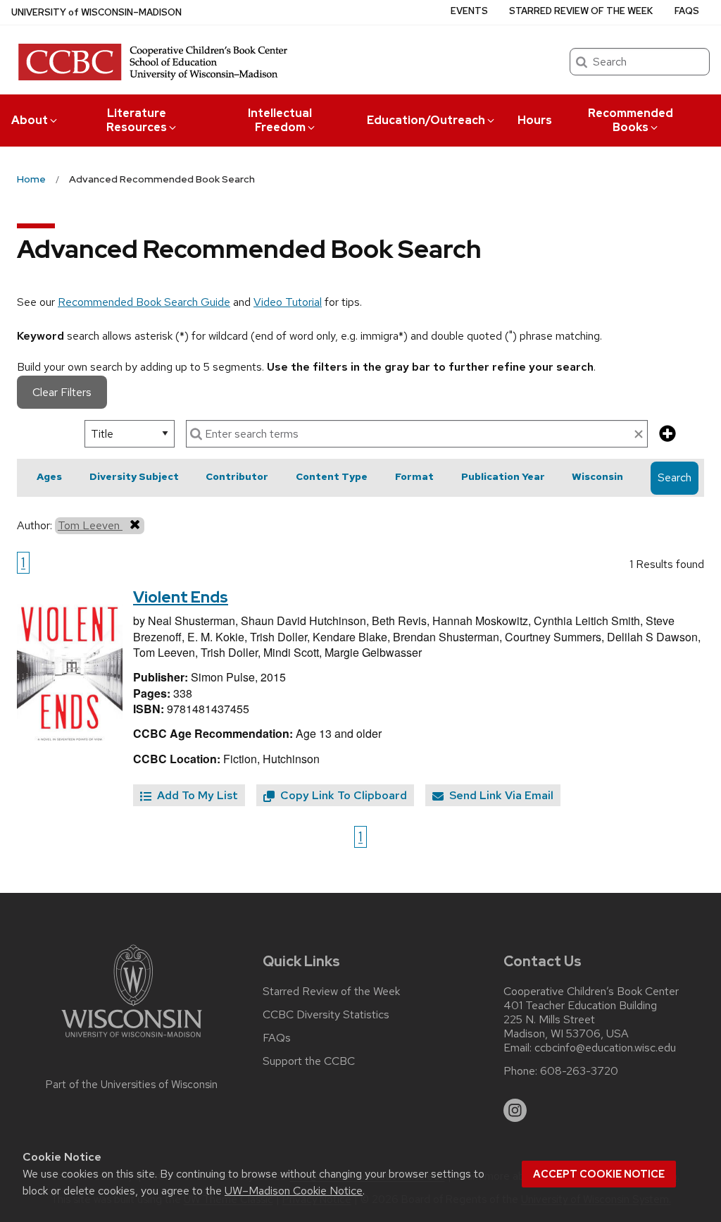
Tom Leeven (90, 525)
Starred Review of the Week (581, 11)
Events (469, 11)
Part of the (132, 1085)
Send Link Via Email (499, 795)
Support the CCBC (309, 1061)
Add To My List (196, 795)
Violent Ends (180, 597)
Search (674, 477)
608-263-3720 (579, 1071)
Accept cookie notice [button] (599, 1174)
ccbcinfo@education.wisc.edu (605, 1048)
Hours (535, 120)
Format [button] (414, 476)
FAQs (687, 11)
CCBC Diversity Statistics (326, 1015)
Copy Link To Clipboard (342, 795)
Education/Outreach (426, 120)
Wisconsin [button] (597, 476)
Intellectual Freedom (280, 120)
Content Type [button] (332, 476)
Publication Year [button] (503, 476)
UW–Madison (96, 12)
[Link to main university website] (131, 1039)
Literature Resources (136, 120)
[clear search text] (638, 434)
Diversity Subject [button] (134, 476)
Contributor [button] (237, 476)
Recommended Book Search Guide (144, 302)
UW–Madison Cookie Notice (294, 1190)
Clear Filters (62, 392)
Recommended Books (630, 120)
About (29, 120)
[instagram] (515, 1111)
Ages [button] (49, 476)
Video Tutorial (287, 302)
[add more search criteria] (667, 434)
